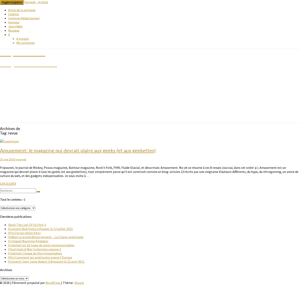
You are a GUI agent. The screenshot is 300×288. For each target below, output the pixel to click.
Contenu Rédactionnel (24, 18)
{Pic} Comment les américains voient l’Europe (40, 257)
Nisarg (79, 283)
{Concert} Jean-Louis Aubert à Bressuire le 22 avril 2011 (46, 261)
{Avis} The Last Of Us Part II (27, 225)
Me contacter (25, 43)
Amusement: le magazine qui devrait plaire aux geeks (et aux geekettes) (78, 150)
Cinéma (13, 14)
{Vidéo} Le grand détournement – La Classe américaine (45, 237)
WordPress (53, 283)
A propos (22, 39)
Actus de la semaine (22, 10)
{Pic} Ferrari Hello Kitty (24, 233)
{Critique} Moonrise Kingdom (28, 241)
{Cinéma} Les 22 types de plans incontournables (41, 245)
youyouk (21, 159)
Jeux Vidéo (15, 26)
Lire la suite (8, 183)
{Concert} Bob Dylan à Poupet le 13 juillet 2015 (40, 229)
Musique (13, 30)
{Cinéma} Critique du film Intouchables (35, 253)
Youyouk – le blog (36, 2)
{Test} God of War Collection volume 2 (34, 249)
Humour (14, 22)
